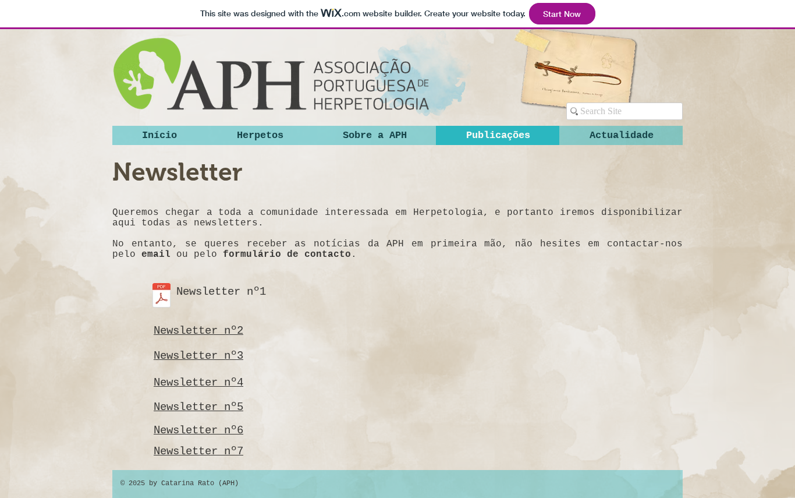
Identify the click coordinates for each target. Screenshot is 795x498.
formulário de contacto (287, 254)
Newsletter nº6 (198, 430)
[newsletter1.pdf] (161, 296)
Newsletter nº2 (198, 330)
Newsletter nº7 (198, 451)
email (156, 254)
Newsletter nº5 (198, 407)
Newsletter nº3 (198, 355)
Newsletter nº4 (198, 382)
